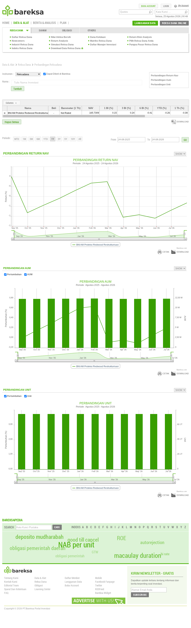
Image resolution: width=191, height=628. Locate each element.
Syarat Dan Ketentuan (15, 589)
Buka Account (72, 585)
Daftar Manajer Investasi (103, 44)
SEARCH (9, 527)
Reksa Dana (24, 64)
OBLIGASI (67, 30)
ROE (121, 538)
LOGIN (166, 5)
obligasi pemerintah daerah (37, 548)
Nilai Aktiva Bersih (61, 37)
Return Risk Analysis (140, 37)
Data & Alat (8, 64)
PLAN (63, 23)
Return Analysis (59, 41)
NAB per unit (76, 544)
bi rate (165, 554)
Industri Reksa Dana (22, 44)
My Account (183, 5)
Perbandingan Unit (160, 84)
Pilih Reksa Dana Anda (141, 41)
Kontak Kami (10, 581)
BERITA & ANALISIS (44, 23)
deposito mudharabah (39, 537)
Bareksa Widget (103, 593)
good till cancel (83, 539)
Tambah (17, 88)
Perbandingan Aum (161, 80)
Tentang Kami (11, 578)
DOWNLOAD (183, 122)
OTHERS (92, 30)
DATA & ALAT (21, 23)
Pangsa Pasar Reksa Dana (143, 44)
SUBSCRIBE (140, 594)
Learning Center (42, 589)
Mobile (98, 578)
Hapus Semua (12, 122)
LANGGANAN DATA (145, 23)
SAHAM (42, 30)
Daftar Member (72, 578)
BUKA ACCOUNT (148, 5)
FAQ (6, 593)
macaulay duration (137, 555)
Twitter (98, 585)
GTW (95, 552)
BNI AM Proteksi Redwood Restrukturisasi (29, 113)
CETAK (166, 252)
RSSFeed (99, 589)
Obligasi (39, 585)
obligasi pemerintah (69, 556)
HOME (6, 23)
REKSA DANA (16, 30)
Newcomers (18, 41)
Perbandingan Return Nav (164, 75)
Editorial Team (11, 585)
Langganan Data (73, 581)
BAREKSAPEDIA (12, 520)
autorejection (152, 542)
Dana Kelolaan (98, 37)
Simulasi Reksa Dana (62, 44)
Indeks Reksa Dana (22, 48)
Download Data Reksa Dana (66, 48)
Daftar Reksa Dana (22, 37)
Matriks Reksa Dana (101, 41)
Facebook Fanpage (105, 581)
